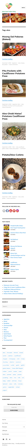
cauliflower (5, 105)
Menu (23, 7)
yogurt (5, 390)
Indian (7, 148)
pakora (6, 64)
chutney (5, 362)
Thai (5, 338)
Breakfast (6, 323)
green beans (6, 368)
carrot (4, 355)
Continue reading (7, 59)
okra (4, 374)
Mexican (6, 331)
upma (4, 387)
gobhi (3, 148)
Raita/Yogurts (8, 336)
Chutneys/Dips (8, 325)
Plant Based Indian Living (8, 443)
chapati (5, 359)
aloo (4, 352)
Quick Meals (7, 334)
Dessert (6, 327)
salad (8, 381)
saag (4, 381)
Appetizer (6, 319)
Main (5, 329)
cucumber (6, 365)
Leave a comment (6, 107)
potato (3, 198)
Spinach (5, 384)
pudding (5, 377)
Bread (5, 321)
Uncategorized (8, 340)
